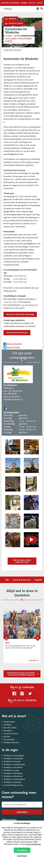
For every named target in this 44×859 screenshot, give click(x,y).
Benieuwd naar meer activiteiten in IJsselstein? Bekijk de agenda (21, 674)
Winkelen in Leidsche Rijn (14, 765)
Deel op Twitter (13, 348)
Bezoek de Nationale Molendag (20, 315)
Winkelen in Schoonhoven (14, 779)
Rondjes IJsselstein (11, 743)
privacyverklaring (33, 844)
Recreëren (8, 731)
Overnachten (9, 740)
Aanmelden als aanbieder (10, 3)
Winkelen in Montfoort (13, 776)
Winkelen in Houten (12, 762)
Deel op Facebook (14, 344)
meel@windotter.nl (13, 399)
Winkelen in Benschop (13, 774)
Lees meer (32, 660)
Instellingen (22, 856)
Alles (7, 580)
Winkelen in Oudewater (13, 759)
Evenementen (9, 722)
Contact (39, 3)
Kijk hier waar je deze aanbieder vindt (22, 561)
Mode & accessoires (22, 580)
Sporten (7, 737)
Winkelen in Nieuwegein (14, 756)
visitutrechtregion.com (13, 785)
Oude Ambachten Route (16, 333)
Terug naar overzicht (12, 50)
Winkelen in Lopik (11, 771)
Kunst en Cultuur (11, 734)
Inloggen (24, 3)
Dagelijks (38, 580)
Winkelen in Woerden (12, 782)
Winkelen (7, 725)
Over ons (31, 3)
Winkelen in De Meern (13, 768)
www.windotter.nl (12, 397)
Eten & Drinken (10, 728)
